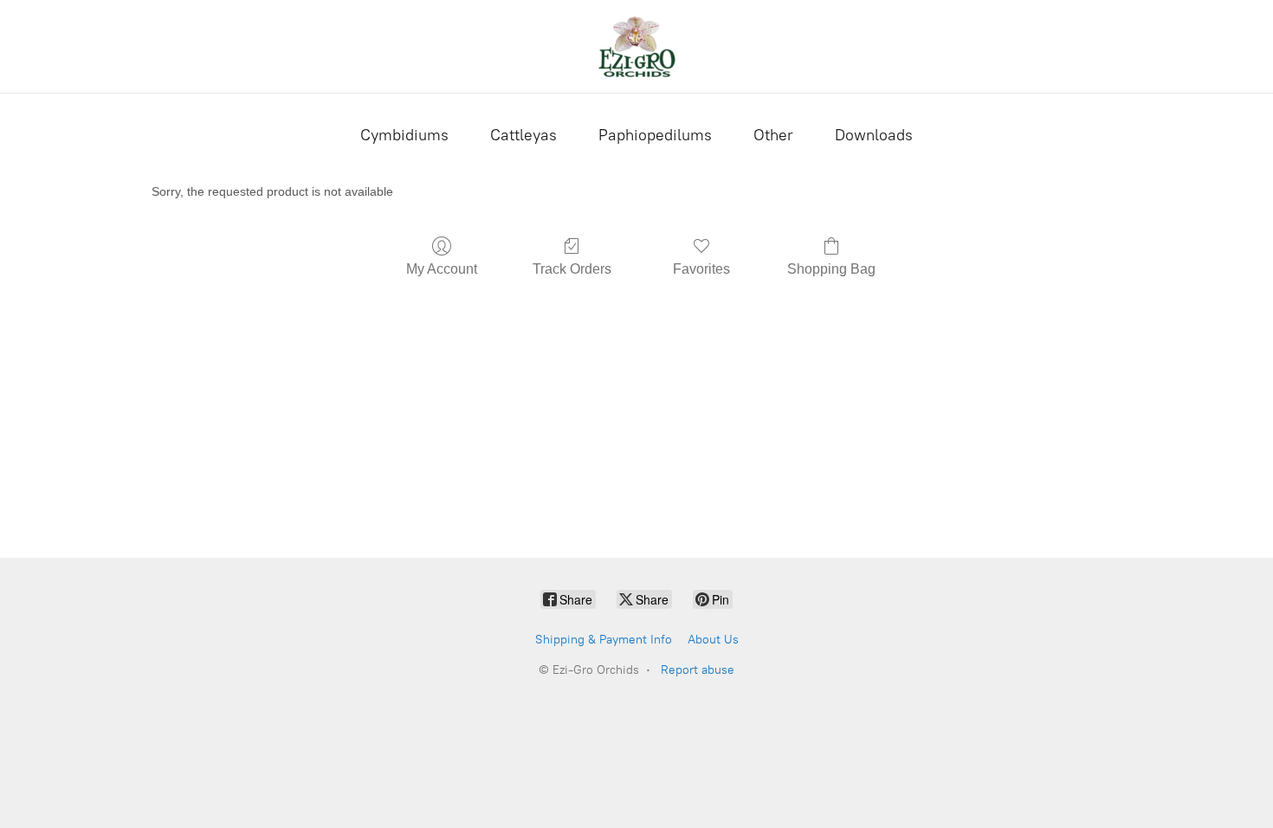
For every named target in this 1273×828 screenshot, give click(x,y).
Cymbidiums (404, 135)
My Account (441, 269)
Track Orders (572, 269)
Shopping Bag (831, 269)
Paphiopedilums (655, 135)
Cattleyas (523, 135)
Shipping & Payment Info (603, 639)
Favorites (701, 269)
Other (773, 135)
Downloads (874, 135)
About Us (713, 639)
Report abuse (697, 670)
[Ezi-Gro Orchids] (636, 46)
